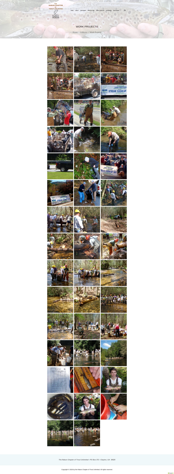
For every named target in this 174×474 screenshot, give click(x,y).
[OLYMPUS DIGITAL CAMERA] (60, 59)
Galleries (83, 32)
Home (75, 32)
